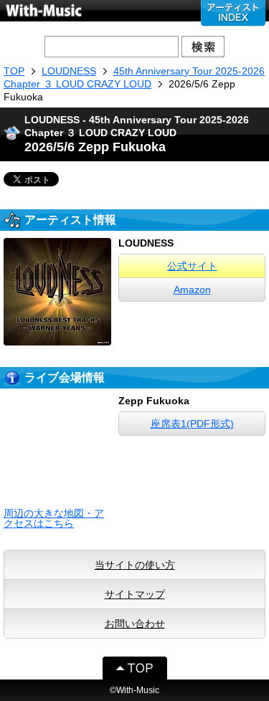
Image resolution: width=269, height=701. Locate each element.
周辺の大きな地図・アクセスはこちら (54, 518)
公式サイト (192, 266)
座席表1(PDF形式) (192, 423)
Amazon (192, 289)
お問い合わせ (135, 623)
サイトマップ (135, 594)
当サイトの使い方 (135, 565)
